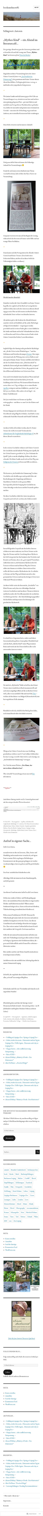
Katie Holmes (17, 1191)
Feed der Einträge (10, 1244)
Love (26, 1200)
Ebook (34, 1178)
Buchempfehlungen (27, 1174)
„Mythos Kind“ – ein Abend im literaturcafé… (20, 41)
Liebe (14, 1200)
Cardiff (27, 1178)
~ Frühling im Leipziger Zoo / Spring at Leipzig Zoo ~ (21, 1037)
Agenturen (24, 1017)
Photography (20, 1208)
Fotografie (19, 1187)
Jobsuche (17, 1019)
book (5, 1174)
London (20, 1200)
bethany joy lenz (33, 1170)
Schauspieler (15, 1212)
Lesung (32, 828)
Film (12, 1187)
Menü (36, 7)
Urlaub (29, 1217)
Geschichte (28, 1187)
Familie (6, 1187)
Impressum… (7, 1501)
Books (11, 1174)
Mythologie (13, 830)
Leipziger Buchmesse (10, 1195)
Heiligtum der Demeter (10, 462)
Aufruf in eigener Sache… (17, 841)
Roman (6, 1212)
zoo (10, 1221)
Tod (17, 1217)
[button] (21, 1276)
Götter (13, 826)
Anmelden (8, 1241)
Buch (17, 1174)
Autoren (21, 824)
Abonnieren (9, 1138)
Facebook (29, 1183)
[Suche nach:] (19, 1152)
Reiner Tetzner (28, 830)
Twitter (22, 1217)
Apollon (5, 388)
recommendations (32, 1208)
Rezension (6, 1021)
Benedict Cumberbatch (18, 1170)
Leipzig (28, 828)
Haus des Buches (25, 55)
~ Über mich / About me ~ (11, 1496)
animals (6, 1170)
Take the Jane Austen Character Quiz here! (21, 1338)
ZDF (5, 1221)
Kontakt (6, 1506)
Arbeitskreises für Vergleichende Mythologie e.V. (18, 433)
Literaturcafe (6, 830)
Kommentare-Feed (11, 1247)
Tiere (12, 1217)
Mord (19, 1204)
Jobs (13, 1019)
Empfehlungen (9, 1183)
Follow (8, 1372)
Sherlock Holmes (31, 1212)
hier (33, 774)
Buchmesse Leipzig (10, 1178)
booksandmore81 (11, 7)
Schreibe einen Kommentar (10, 832)
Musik (31, 1204)
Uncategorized (15, 822)
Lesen (32, 1195)
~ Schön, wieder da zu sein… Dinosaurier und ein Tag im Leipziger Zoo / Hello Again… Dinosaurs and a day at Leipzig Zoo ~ (22, 1043)
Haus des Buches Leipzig (14, 828)
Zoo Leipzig (17, 1221)
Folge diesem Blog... (12, 1351)
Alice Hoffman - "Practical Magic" (16, 1483)
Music (25, 1204)
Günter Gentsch (20, 826)
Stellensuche (12, 1021)
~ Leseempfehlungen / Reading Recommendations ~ (21, 1486)
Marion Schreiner (9, 1204)
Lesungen (7, 1200)
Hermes (29, 354)
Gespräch (27, 826)
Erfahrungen (20, 1183)
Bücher (20, 1178)
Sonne (6, 1217)
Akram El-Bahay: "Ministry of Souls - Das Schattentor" (22, 1099)
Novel (12, 1208)
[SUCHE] (38, 1152)
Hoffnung (7, 1191)
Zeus (34, 830)
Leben (26, 1191)
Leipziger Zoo (23, 1195)
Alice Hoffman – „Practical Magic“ (16, 1063)
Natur (6, 1208)
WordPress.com (10, 1250)
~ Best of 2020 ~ (10, 1054)
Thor (34, 694)
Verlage (18, 1021)
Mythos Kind (20, 830)
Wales (36, 1217)
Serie (22, 1212)
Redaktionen (29, 1019)
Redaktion (23, 1019)
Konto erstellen (10, 1239)
